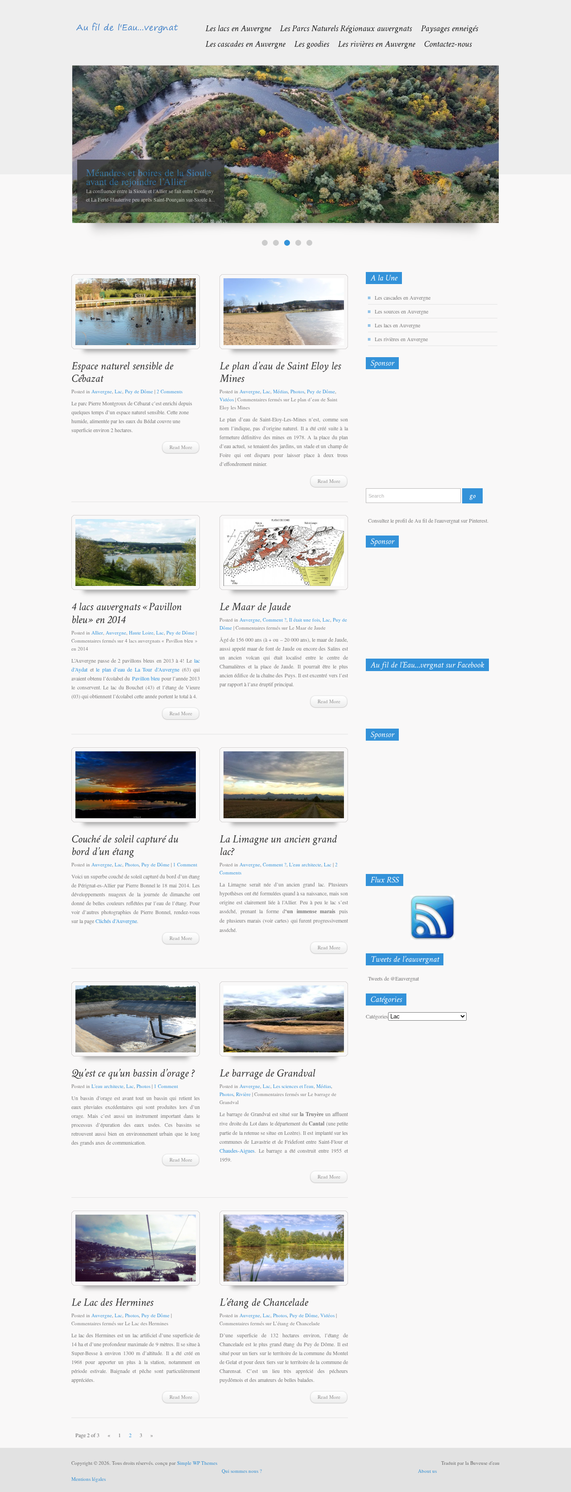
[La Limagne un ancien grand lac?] (283, 789)
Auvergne (101, 391)
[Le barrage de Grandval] (283, 1023)
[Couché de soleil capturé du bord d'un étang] (135, 789)
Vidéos (226, 399)
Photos (297, 391)
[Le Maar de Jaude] (283, 556)
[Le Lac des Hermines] (135, 1252)
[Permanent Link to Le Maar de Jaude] (254, 606)
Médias (280, 391)
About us (427, 1470)
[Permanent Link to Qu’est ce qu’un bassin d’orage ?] (132, 1072)
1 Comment (185, 864)
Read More (181, 447)
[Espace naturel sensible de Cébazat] (135, 316)
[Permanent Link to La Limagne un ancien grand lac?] (279, 845)
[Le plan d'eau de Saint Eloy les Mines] (283, 316)
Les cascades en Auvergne (402, 297)
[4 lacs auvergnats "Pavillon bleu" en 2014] (135, 556)
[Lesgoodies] (307, 43)
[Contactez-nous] (443, 43)
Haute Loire (141, 632)
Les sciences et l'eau (293, 1086)
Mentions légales (88, 1479)
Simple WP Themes (197, 1462)
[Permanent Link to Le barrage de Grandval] (267, 1072)
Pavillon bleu (146, 678)
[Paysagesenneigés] (445, 28)
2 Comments (169, 391)
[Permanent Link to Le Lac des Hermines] (112, 1302)
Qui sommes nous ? (242, 1470)
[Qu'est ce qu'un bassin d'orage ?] (135, 1023)
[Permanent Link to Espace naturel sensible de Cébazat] (123, 372)
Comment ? (274, 619)
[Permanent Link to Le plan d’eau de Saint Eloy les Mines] (281, 372)
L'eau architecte (305, 864)
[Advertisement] (412, 430)
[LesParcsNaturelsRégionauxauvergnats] (341, 28)
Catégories (377, 1016)
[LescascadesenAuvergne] (240, 43)
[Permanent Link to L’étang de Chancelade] (263, 1302)
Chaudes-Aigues (237, 1150)
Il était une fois (304, 619)
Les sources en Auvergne (401, 311)
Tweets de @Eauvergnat (393, 978)
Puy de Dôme (139, 391)
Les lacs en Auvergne (397, 325)
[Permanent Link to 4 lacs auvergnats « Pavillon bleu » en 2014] (127, 612)
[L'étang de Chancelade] (283, 1252)
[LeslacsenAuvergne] (233, 28)
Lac (118, 391)
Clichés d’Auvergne (116, 920)
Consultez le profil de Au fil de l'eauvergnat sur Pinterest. (428, 520)
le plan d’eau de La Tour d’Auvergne (137, 669)
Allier (97, 632)
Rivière (243, 1094)
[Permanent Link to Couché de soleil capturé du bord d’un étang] (126, 845)
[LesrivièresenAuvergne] (372, 43)
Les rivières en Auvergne (401, 338)
